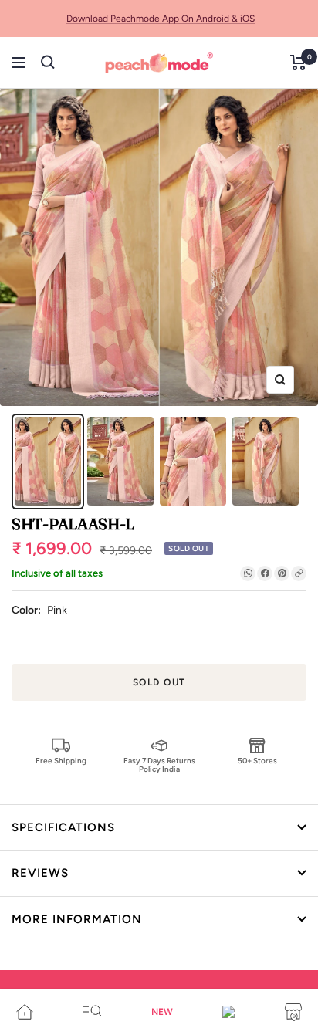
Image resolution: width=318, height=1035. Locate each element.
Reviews (40, 873)
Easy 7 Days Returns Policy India (159, 764)
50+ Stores (257, 761)
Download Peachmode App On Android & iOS (160, 18)
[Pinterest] (281, 573)
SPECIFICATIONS (63, 827)
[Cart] (298, 62)
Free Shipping (61, 761)
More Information (77, 919)
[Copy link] (298, 573)
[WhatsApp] (247, 573)
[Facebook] (264, 573)
